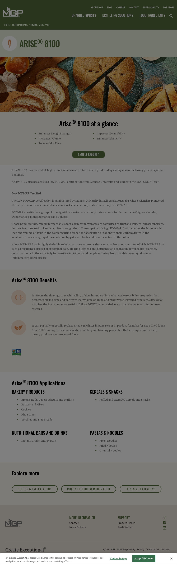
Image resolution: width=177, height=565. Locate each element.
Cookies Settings (118, 558)
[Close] (171, 558)
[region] (88, 559)
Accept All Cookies (143, 558)
